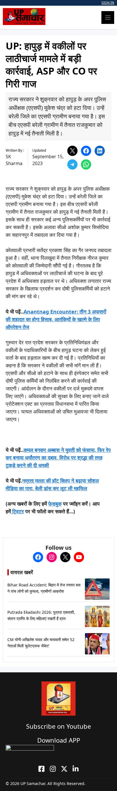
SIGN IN (107, 2)
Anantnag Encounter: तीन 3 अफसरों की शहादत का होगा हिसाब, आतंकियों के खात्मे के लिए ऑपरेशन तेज (56, 319)
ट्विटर (17, 511)
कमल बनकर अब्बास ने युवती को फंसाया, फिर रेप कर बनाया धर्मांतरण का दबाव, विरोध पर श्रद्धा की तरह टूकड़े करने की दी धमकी (58, 457)
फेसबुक (55, 503)
